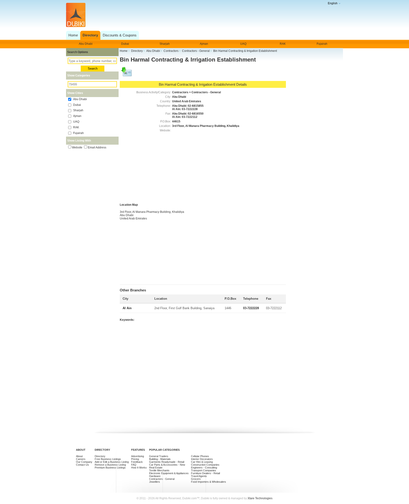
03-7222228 (190, 109)
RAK (283, 43)
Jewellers (154, 481)
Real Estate (155, 467)
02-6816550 (196, 113)
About (79, 456)
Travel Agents (199, 476)
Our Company (84, 461)
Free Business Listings (108, 459)
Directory (100, 456)
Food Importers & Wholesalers (208, 481)
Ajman (204, 43)
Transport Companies (203, 470)
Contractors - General (161, 478)
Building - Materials (160, 459)
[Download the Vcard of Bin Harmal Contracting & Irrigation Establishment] (127, 74)
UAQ (243, 43)
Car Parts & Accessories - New (167, 464)
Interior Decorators (202, 459)
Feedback (137, 461)
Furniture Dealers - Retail (205, 473)
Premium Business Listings (110, 467)
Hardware (154, 476)
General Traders (158, 456)
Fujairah (322, 43)
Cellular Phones (200, 456)
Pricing (135, 459)
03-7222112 (189, 117)
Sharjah (165, 43)
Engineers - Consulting (204, 467)
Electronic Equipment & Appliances (169, 473)
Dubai (125, 43)
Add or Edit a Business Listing (112, 461)
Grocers (196, 478)
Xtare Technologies (260, 498)
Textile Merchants (159, 470)
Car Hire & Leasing (202, 461)
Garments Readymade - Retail (166, 461)
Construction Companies (205, 464)
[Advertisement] (203, 15)
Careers (80, 459)
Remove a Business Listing (110, 464)
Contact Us (82, 464)
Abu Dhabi (86, 43)
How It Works (139, 467)
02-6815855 (196, 105)
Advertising (137, 456)
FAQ (133, 464)
